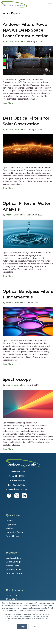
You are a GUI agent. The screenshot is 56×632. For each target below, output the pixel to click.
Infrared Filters (12, 566)
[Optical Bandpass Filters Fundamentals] (28, 321)
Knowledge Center (14, 532)
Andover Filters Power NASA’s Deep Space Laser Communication (26, 30)
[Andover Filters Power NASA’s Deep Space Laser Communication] (28, 60)
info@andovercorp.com (16, 489)
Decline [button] (34, 626)
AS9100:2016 (11, 599)
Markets (9, 528)
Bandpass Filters (13, 558)
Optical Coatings (13, 562)
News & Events (12, 536)
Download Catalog (14, 573)
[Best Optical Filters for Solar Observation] (28, 148)
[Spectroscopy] (28, 404)
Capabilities (11, 524)
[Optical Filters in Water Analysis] (28, 233)
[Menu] (50, 5)
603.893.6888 (18, 480)
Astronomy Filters (13, 569)
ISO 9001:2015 (12, 595)
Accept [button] (22, 626)
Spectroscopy (17, 379)
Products (10, 520)
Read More (8, 103)
